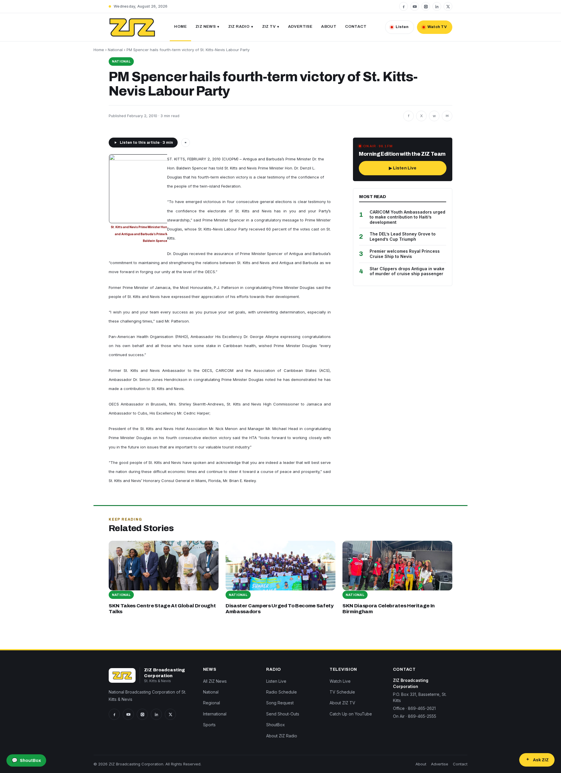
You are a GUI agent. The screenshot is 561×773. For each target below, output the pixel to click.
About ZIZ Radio (281, 735)
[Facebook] (403, 6)
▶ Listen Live (403, 168)
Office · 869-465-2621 (414, 708)
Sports (209, 724)
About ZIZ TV (342, 702)
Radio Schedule (281, 691)
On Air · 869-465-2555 (414, 716)
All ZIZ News (215, 681)
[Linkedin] (436, 6)
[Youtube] (414, 6)
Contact (355, 26)
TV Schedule (342, 691)
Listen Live (276, 681)
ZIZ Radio (239, 26)
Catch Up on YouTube (351, 713)
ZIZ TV (269, 26)
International (214, 713)
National (115, 49)
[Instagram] (425, 6)
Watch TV (437, 27)
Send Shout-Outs (282, 713)
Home (180, 26)
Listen (402, 27)
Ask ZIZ (541, 760)
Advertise (300, 26)
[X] (448, 6)
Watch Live (340, 681)
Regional (211, 702)
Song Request (280, 702)
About (328, 26)
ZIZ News (205, 26)
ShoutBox (275, 724)
